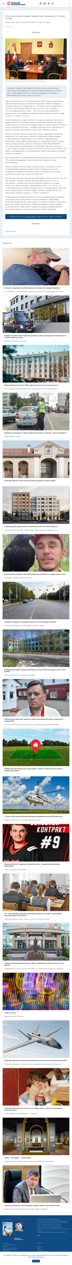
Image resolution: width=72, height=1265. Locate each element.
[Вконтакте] (48, 3)
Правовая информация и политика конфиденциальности (51, 1232)
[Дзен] (40, 3)
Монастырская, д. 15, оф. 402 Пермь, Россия (10, 1250)
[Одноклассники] (52, 3)
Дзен (38, 1251)
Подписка (39, 1250)
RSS (38, 1248)
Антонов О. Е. (15, 1248)
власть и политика (10, 231)
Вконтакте (45, 1251)
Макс (41, 1251)
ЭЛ (57, 1227)
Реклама (39, 1246)
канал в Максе (31, 216)
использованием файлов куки (41, 1255)
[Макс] (44, 3)
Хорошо (36, 1261)
